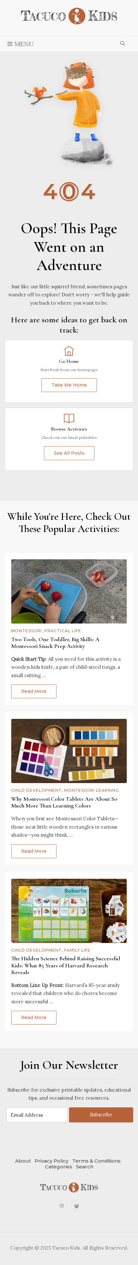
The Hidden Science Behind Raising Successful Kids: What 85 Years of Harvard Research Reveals (65, 965)
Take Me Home (69, 385)
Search (84, 1167)
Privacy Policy (51, 1161)
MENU (23, 44)
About (23, 1161)
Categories (58, 1167)
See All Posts (69, 453)
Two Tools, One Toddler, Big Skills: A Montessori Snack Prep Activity (55, 643)
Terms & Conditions (96, 1161)
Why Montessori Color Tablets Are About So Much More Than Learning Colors (64, 802)
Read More (34, 691)
